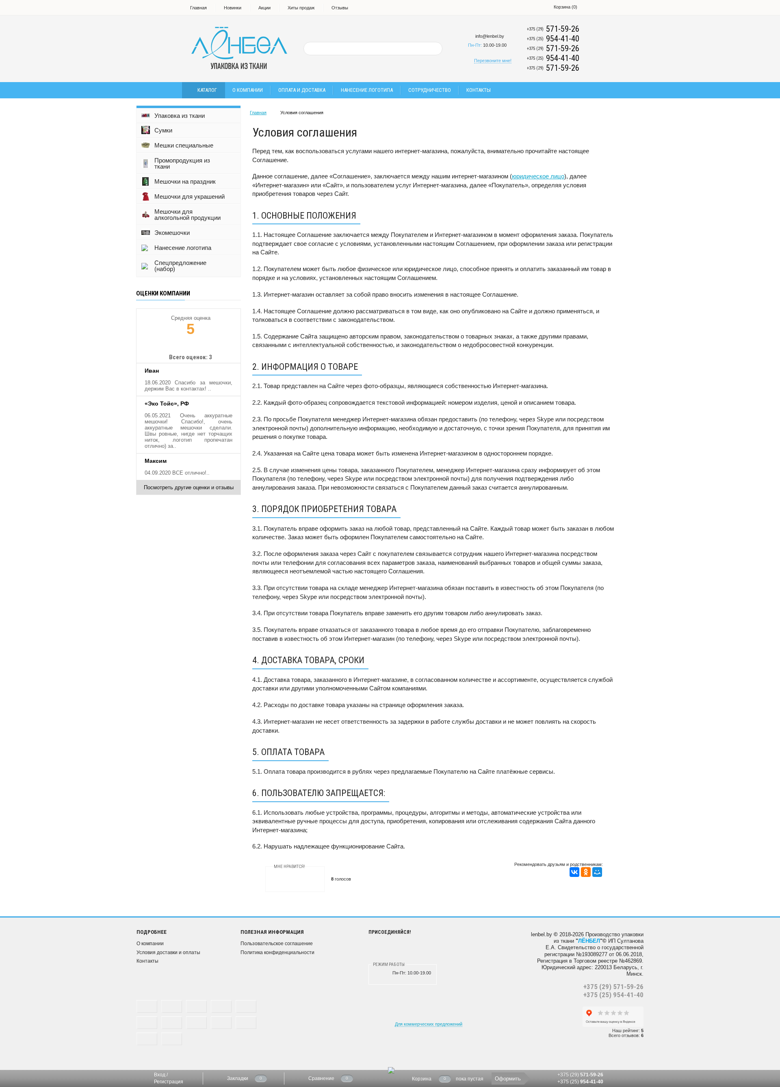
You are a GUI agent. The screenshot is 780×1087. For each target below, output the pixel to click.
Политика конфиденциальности (277, 952)
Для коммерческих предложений (428, 1024)
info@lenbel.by (489, 36)
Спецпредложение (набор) (180, 265)
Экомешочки (172, 232)
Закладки (237, 1078)
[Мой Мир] (597, 872)
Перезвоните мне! (492, 60)
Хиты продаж (301, 7)
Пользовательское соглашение (276, 943)
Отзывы (340, 7)
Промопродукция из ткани (182, 163)
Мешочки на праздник (185, 181)
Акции (264, 7)
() (565, 6)
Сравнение (321, 1078)
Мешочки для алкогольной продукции (187, 214)
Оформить (508, 1079)
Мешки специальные (183, 145)
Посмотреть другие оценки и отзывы (189, 487)
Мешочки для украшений (189, 196)
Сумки (163, 130)
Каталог (207, 90)
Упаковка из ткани (179, 115)
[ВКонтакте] (574, 872)
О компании (247, 90)
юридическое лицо (538, 176)
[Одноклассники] (586, 872)
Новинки (232, 7)
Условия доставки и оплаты (168, 952)
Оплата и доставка (301, 90)
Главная (198, 7)
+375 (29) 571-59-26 (613, 987)
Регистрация (168, 1082)
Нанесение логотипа (367, 90)
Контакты (478, 90)
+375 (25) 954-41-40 (613, 995)
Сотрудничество (429, 90)
